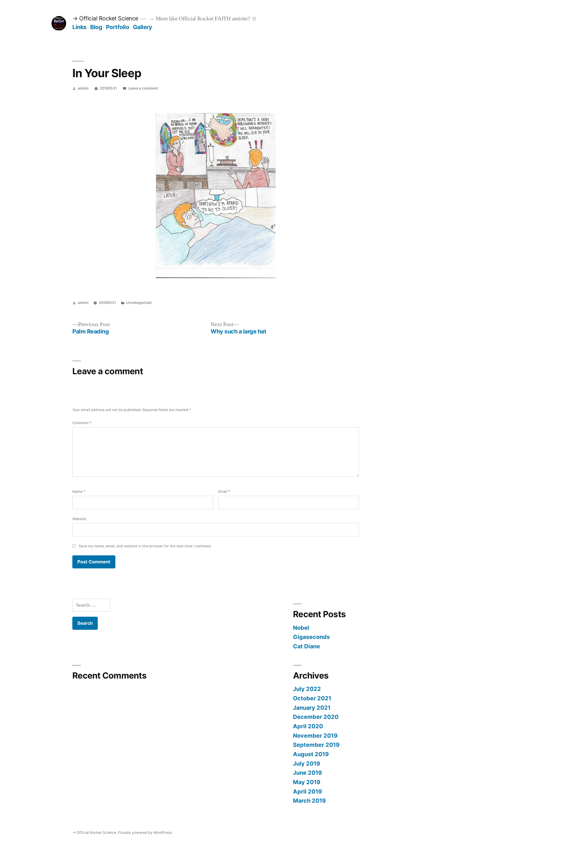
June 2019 (307, 772)
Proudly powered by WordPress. (145, 832)
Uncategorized (139, 302)
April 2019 (307, 791)
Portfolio (117, 27)
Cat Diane (306, 646)
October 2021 (312, 698)
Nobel (301, 627)
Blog (96, 27)
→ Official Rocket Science (105, 18)
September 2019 (316, 744)
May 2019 (306, 782)
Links (79, 27)
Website (79, 519)
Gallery (142, 27)
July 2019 (306, 763)
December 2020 (316, 716)
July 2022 (307, 688)
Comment (82, 423)
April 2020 (308, 726)
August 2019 (311, 754)
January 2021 (312, 707)
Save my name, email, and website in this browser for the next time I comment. (145, 546)
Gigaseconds (311, 636)
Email (224, 491)
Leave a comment (143, 88)
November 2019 (315, 735)
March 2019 (309, 800)
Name (78, 491)
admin (83, 88)
